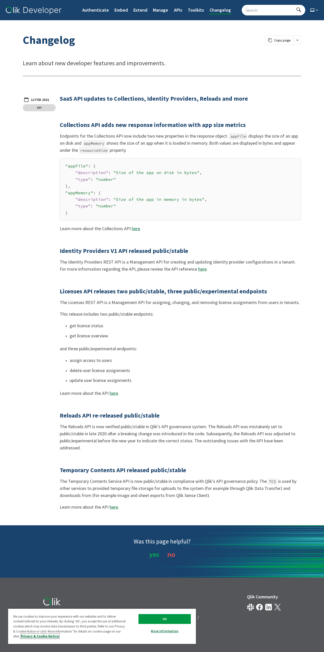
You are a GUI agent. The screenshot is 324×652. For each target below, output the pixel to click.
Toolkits (196, 10)
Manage (160, 10)
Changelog (220, 10)
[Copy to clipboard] (295, 164)
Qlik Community (262, 597)
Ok (165, 619)
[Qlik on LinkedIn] (268, 607)
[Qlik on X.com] (277, 607)
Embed (121, 10)
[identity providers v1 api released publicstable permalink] (57, 250)
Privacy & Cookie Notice (40, 636)
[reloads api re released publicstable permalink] (57, 415)
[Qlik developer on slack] (250, 607)
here (136, 228)
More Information (164, 631)
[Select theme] (314, 10)
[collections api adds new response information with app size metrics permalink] (57, 124)
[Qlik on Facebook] (259, 607)
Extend (140, 10)
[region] (102, 626)
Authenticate (95, 10)
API (39, 108)
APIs (178, 10)
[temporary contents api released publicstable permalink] (57, 470)
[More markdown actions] (297, 40)
